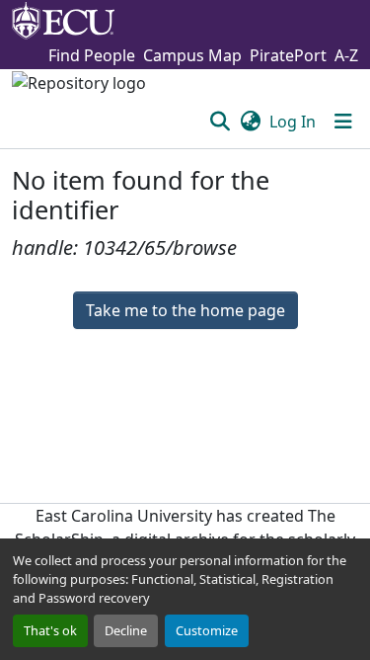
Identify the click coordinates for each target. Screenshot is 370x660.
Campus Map (192, 55)
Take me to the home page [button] (185, 310)
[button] (219, 121)
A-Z (346, 55)
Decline (126, 630)
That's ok (50, 630)
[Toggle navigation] (343, 121)
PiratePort (288, 55)
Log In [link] (292, 121)
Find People (91, 55)
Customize (207, 630)
